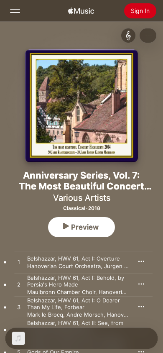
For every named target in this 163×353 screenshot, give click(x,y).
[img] (81, 11)
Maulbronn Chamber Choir (61, 292)
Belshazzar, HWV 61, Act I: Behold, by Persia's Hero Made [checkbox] (75, 281)
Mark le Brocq (45, 314)
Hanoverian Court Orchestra (64, 266)
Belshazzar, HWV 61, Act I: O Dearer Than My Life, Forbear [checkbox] (73, 303)
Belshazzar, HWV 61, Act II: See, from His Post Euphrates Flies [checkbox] (75, 326)
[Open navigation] (15, 11)
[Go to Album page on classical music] (128, 35)
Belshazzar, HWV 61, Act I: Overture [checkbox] (73, 258)
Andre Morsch (85, 314)
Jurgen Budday (123, 266)
